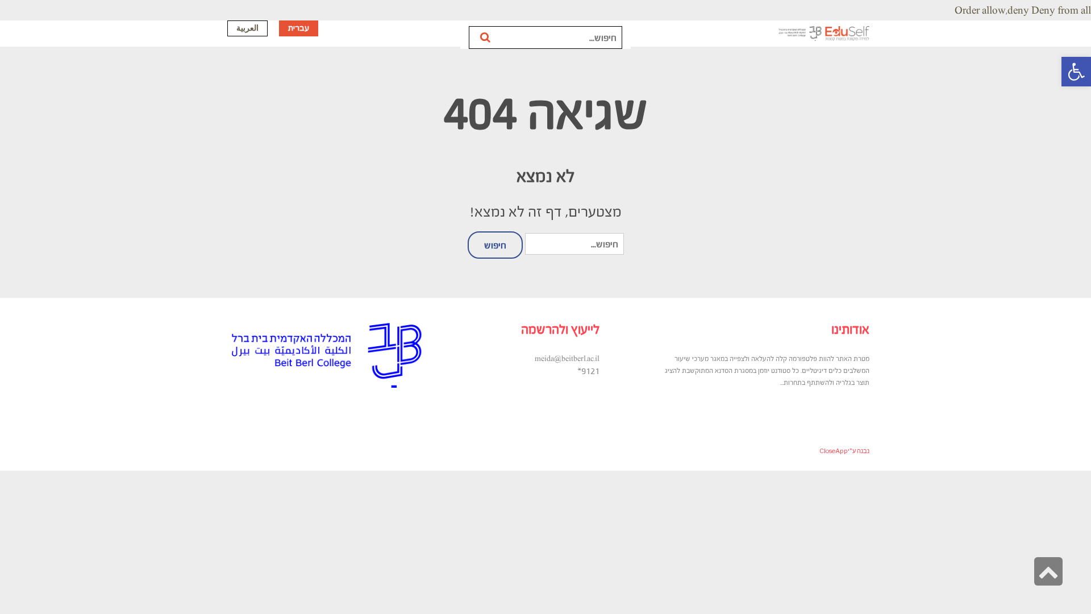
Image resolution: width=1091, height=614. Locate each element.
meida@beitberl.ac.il (567, 359)
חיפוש (486, 37)
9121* (588, 370)
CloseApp (833, 451)
